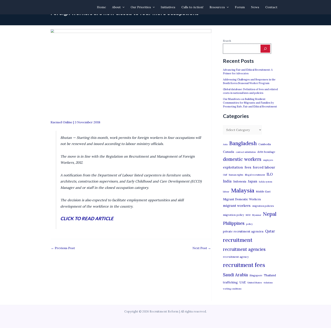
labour (226, 191)
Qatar (270, 231)
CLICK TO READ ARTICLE (86, 218)
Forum (240, 7)
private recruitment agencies (243, 231)
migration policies (263, 205)
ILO (270, 174)
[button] (123, 7)
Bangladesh (243, 143)
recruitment (237, 240)
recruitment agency (236, 256)
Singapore (256, 275)
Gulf (225, 174)
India (227, 181)
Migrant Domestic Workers (242, 199)
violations (268, 282)
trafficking (230, 282)
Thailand (270, 275)
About (116, 7)
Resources (217, 7)
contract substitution (246, 152)
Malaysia (242, 190)
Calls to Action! (192, 7)
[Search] (265, 49)
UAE (242, 282)
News (255, 7)
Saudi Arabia (235, 274)
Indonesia (239, 181)
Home (101, 7)
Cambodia (264, 144)
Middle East (263, 191)
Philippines (233, 223)
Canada (228, 152)
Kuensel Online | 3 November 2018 (75, 122)
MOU (248, 215)
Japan (252, 181)
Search (227, 41)
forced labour (264, 167)
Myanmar (256, 215)
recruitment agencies (244, 249)
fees (248, 167)
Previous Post (63, 247)
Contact (271, 7)
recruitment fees (244, 264)
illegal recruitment (255, 174)
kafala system (265, 181)
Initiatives (168, 7)
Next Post (202, 247)
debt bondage (266, 152)
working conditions (232, 288)
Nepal (269, 214)
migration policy (233, 215)
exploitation (233, 167)
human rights (236, 174)
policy (249, 223)
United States (254, 282)
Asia (225, 144)
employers (268, 160)
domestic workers (242, 159)
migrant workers (237, 205)
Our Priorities (141, 7)
